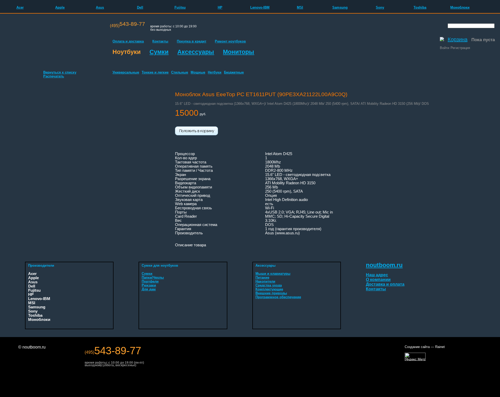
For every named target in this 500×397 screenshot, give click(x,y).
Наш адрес (377, 275)
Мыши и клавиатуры (272, 274)
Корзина (457, 39)
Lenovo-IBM (260, 7)
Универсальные (126, 72)
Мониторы (238, 51)
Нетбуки (214, 72)
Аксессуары (195, 51)
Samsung (340, 7)
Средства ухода (268, 285)
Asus (100, 7)
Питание (262, 277)
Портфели (150, 281)
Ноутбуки (127, 51)
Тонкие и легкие (155, 72)
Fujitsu (180, 7)
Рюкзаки (149, 285)
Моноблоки (460, 7)
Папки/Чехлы (153, 277)
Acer (20, 7)
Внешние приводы (271, 293)
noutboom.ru (384, 265)
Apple (60, 7)
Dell (140, 7)
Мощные (198, 72)
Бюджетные (234, 72)
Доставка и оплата (385, 284)
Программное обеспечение (278, 297)
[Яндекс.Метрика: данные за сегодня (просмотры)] (415, 357)
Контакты (160, 41)
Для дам (149, 289)
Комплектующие (269, 289)
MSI (300, 7)
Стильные (179, 72)
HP (220, 7)
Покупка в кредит (191, 41)
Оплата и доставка (128, 41)
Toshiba (420, 7)
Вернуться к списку (59, 72)
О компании (378, 279)
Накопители (265, 281)
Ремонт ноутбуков (230, 41)
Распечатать (53, 76)
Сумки (158, 51)
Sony (380, 7)
